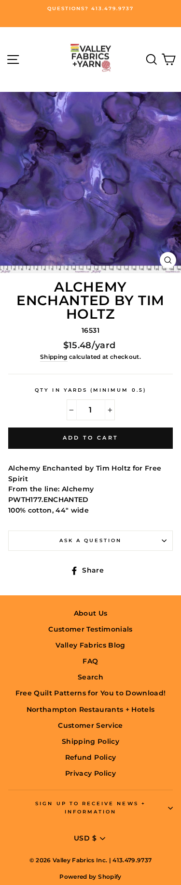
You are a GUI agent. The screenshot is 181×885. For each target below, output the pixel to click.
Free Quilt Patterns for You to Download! (90, 693)
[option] (90, 9)
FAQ (90, 661)
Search (90, 677)
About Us (91, 613)
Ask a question (90, 540)
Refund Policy (90, 757)
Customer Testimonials (90, 629)
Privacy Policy (90, 773)
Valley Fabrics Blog (90, 645)
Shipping (54, 357)
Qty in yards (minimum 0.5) (90, 390)
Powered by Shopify (90, 876)
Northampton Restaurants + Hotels (91, 709)
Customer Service (90, 725)
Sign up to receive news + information (90, 807)
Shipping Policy (90, 741)
